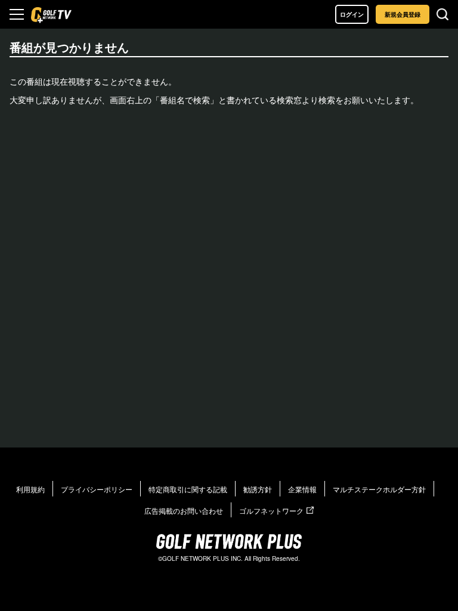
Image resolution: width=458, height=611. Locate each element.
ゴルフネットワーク (271, 510)
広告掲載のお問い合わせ (183, 510)
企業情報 (302, 489)
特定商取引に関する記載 (187, 489)
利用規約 (30, 489)
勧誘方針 (257, 489)
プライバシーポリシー (96, 489)
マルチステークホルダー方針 (379, 489)
